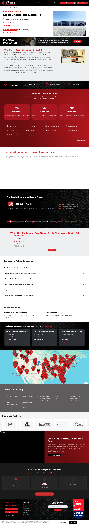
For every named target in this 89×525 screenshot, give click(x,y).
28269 (55, 315)
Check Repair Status (9, 33)
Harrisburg (29, 315)
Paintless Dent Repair (72, 130)
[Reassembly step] (48, 221)
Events (24, 506)
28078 (70, 315)
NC (10, 7)
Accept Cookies (73, 522)
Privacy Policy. (35, 523)
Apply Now (77, 41)
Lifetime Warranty (27, 510)
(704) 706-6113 (11, 22)
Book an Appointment (10, 29)
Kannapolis (7, 317)
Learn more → (17, 117)
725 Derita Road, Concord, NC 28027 (17, 19)
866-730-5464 (10, 505)
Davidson (23, 315)
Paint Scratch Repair (52, 130)
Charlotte (6, 315)
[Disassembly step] (18, 221)
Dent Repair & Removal (72, 126)
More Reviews (52, 249)
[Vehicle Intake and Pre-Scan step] (10, 221)
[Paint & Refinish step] (40, 221)
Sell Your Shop (26, 516)
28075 (59, 315)
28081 (62, 315)
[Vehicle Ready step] (78, 221)
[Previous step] (71, 216)
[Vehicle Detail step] (71, 221)
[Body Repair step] (33, 221)
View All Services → (80, 140)
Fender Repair (12, 130)
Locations (38, 2)
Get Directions (24, 29)
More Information (63, 522)
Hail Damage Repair (32, 130)
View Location (11, 343)
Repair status (11, 512)
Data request (26, 514)
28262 (51, 315)
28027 (47, 315)
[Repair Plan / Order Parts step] (25, 221)
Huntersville (36, 315)
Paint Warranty (26, 512)
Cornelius (17, 315)
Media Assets (26, 508)
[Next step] (74, 216)
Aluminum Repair (12, 126)
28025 (66, 315)
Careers (56, 2)
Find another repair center (9, 76)
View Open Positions (54, 455)
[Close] (87, 522)
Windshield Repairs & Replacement (16, 134)
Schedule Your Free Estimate (44, 494)
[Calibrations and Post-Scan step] (56, 221)
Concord (12, 315)
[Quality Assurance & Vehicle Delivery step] (63, 221)
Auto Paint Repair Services (53, 126)
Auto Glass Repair (32, 126)
